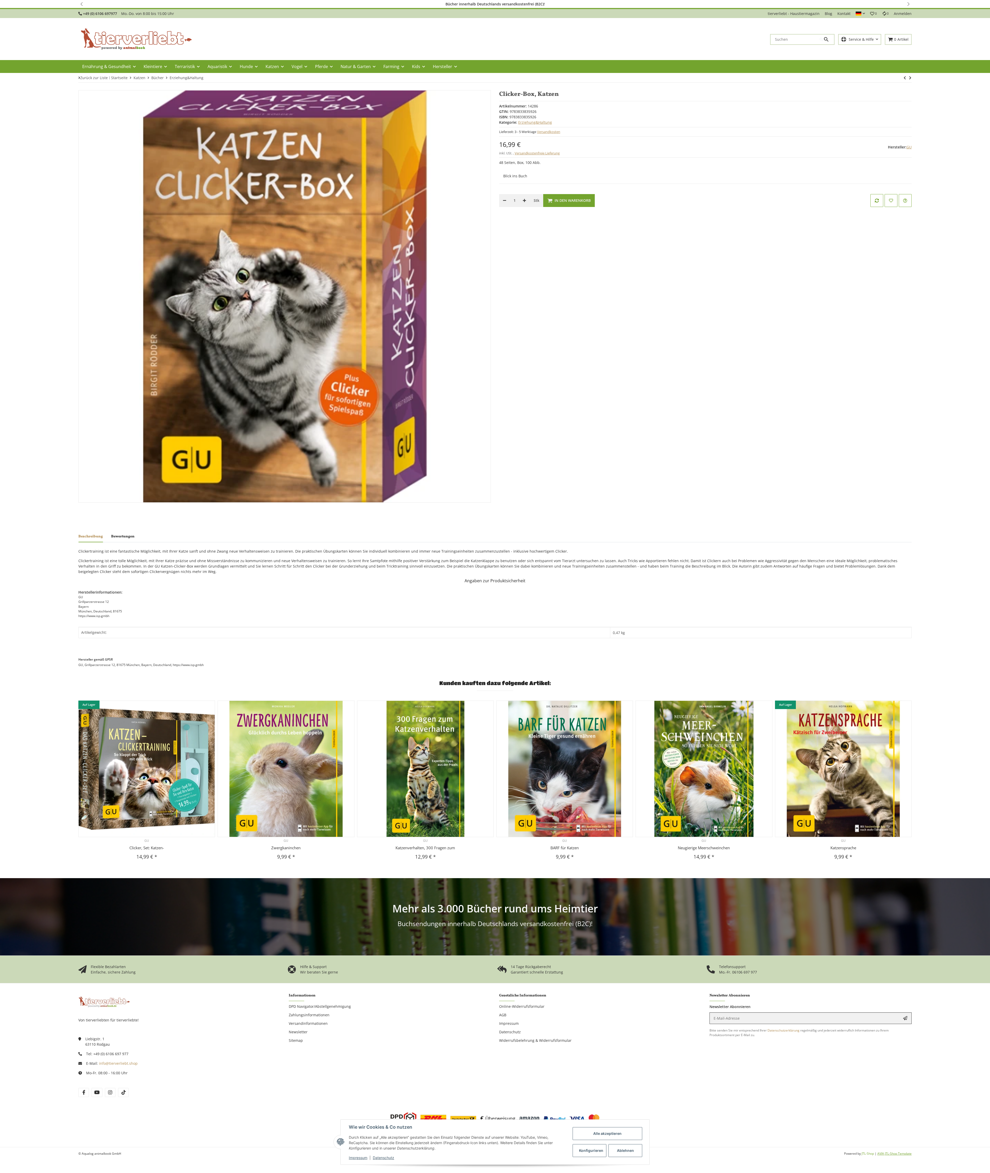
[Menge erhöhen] (524, 200)
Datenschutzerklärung (783, 1030)
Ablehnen (625, 1150)
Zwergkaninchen (286, 847)
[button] (82, 4)
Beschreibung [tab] (90, 536)
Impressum (358, 1157)
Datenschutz (383, 1157)
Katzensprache (843, 847)
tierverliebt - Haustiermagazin (794, 13)
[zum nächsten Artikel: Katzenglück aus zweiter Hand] (904, 78)
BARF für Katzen (564, 847)
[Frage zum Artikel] (905, 200)
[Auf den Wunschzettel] (891, 200)
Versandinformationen (308, 1023)
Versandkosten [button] (548, 131)
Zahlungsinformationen (309, 1014)
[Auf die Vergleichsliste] (876, 200)
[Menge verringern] (504, 200)
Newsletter (298, 1031)
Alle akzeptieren (607, 1133)
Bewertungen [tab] (123, 536)
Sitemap (296, 1040)
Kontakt (844, 13)
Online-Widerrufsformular (521, 1006)
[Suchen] (827, 39)
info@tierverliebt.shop (118, 1063)
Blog (828, 13)
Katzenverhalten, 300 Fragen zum (425, 847)
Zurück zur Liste (94, 77)
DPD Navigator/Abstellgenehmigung (320, 1006)
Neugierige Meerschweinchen (704, 847)
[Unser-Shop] (104, 1001)
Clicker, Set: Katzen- (146, 847)
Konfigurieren (591, 1150)
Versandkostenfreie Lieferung (537, 153)
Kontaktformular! (568, 4)
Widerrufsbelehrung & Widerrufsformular (535, 1040)
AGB (502, 1014)
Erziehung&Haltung (535, 122)
